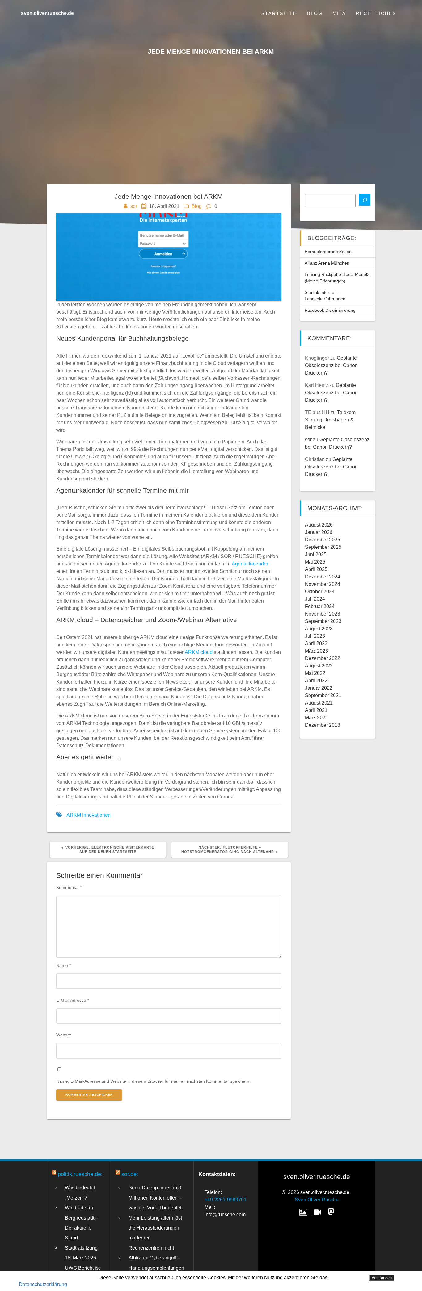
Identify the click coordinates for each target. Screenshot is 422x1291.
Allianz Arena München (327, 262)
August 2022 (319, 665)
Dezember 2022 (322, 658)
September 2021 (323, 695)
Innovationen (96, 815)
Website (64, 1034)
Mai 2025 (315, 562)
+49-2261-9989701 (226, 1199)
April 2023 (316, 643)
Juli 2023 (315, 636)
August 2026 (319, 524)
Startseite (279, 13)
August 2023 (319, 628)
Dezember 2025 (322, 539)
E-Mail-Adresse (72, 1000)
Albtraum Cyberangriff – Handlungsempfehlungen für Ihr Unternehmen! (156, 1267)
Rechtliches (376, 13)
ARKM (73, 815)
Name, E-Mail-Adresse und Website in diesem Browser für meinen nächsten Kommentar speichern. (153, 1081)
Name (63, 965)
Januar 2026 (318, 532)
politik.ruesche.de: (80, 1174)
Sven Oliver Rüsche (317, 1199)
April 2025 (316, 569)
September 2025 (323, 547)
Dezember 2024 (322, 576)
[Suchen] (364, 200)
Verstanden (382, 1278)
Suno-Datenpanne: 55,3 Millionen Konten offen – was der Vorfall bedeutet (155, 1197)
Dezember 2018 (322, 725)
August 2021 (319, 702)
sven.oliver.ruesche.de (47, 13)
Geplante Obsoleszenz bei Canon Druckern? (331, 365)
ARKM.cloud (199, 652)
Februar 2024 (320, 606)
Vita (339, 13)
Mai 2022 (315, 673)
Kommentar (69, 887)
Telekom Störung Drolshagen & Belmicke (330, 420)
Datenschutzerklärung (43, 1284)
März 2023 (316, 651)
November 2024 (322, 584)
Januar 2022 (318, 688)
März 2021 (316, 717)
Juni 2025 (316, 554)
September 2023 (323, 621)
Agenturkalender (250, 563)
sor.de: (129, 1174)
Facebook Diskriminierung (330, 310)
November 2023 (322, 613)
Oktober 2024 (320, 591)
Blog (315, 13)
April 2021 (316, 710)
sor (133, 206)
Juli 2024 (315, 599)
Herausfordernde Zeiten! (329, 251)
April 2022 (316, 680)
